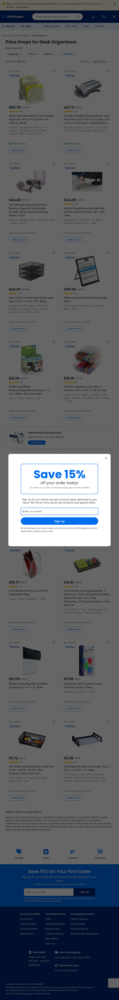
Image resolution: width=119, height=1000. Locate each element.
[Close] (106, 458)
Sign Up (59, 521)
